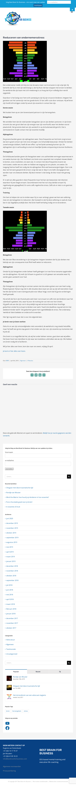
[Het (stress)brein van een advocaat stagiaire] (9, 695)
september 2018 (12, 580)
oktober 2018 (11, 576)
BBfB (7, 360)
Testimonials (11, 649)
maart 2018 (10, 604)
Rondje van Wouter (13, 492)
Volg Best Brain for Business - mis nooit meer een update (25, 2)
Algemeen (23, 360)
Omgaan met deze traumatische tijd (19, 488)
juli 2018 (9, 585)
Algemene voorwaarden (12, 766)
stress (26, 711)
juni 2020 (9, 518)
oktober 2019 (11, 533)
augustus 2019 (11, 542)
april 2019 (10, 552)
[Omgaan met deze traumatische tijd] (9, 686)
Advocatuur (10, 640)
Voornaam (9, 452)
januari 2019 (10, 561)
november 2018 (12, 571)
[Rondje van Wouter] (9, 677)
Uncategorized (11, 654)
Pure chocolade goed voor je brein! (19, 502)
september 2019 (12, 537)
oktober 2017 (11, 628)
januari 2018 (10, 614)
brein (8, 711)
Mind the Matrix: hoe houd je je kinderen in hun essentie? (27, 497)
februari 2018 (11, 609)
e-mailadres (9, 460)
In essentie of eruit (13, 507)
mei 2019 (9, 547)
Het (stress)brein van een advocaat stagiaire (29, 695)
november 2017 (12, 623)
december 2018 (12, 566)
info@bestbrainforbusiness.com (15, 759)
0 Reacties (30, 360)
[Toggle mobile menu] (72, 12)
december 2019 (12, 523)
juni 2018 (9, 590)
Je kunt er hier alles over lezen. (14, 351)
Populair (16, 671)
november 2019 (12, 528)
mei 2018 (9, 595)
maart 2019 (10, 557)
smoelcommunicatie (62, 781)
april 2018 (10, 599)
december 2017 (12, 618)
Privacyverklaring (9, 771)
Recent (38, 671)
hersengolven (16, 711)
